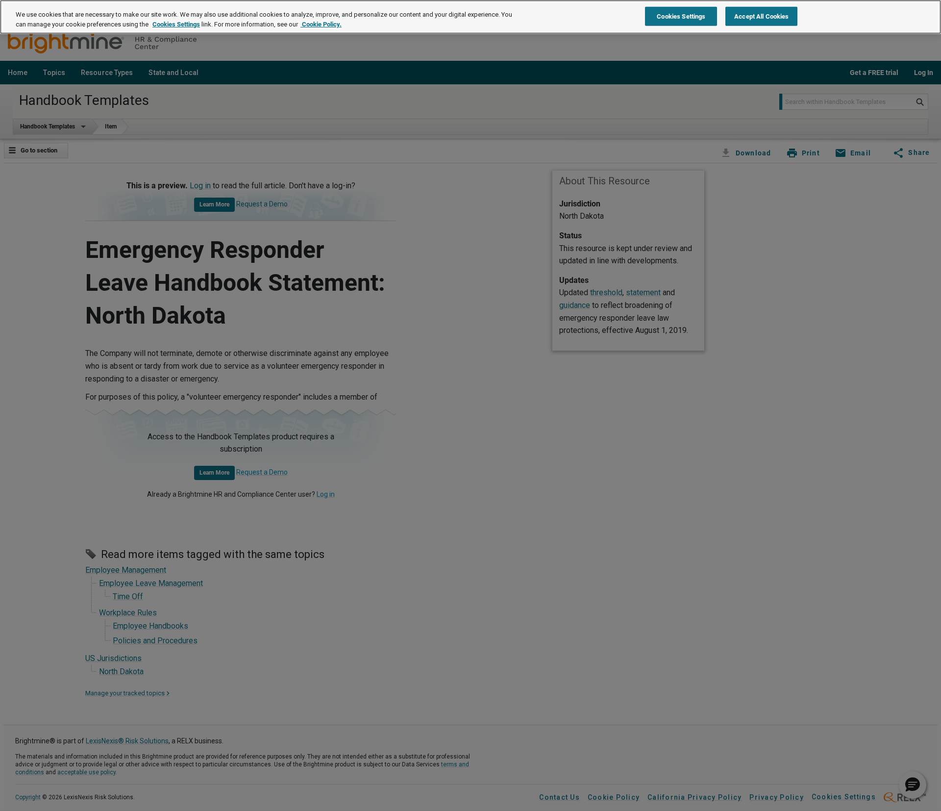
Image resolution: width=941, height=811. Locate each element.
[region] (470, 17)
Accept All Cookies (761, 16)
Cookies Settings (176, 24)
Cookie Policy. (321, 24)
